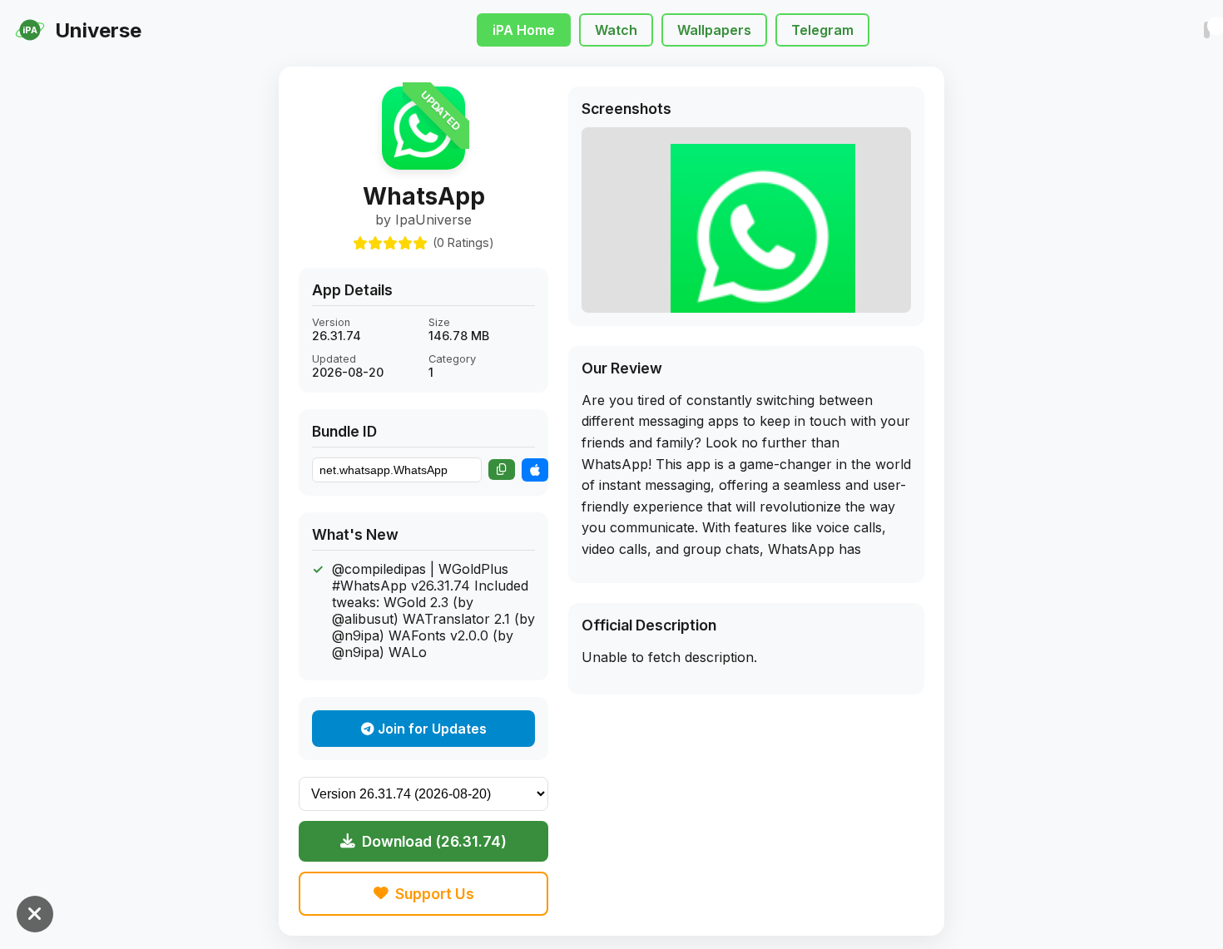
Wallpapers (714, 30)
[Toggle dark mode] (1207, 30)
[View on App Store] (535, 470)
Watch (616, 30)
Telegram (822, 30)
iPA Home (524, 30)
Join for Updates (430, 728)
